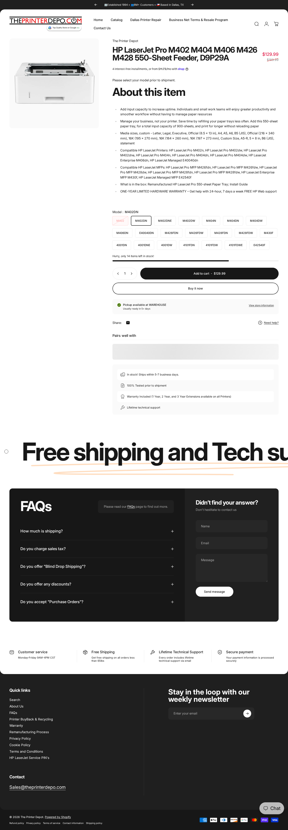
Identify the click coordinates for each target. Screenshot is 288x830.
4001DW (166, 245)
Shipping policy (94, 823)
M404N (211, 220)
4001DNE (144, 245)
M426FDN (171, 233)
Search (14, 700)
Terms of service (51, 823)
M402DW (189, 220)
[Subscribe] (247, 713)
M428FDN (221, 233)
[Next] (192, 4)
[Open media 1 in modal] (54, 83)
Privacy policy (33, 823)
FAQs (131, 506)
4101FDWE (236, 245)
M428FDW (246, 233)
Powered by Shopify (58, 817)
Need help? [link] (271, 322)
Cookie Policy (19, 745)
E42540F (259, 245)
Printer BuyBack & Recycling (31, 719)
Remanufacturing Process (29, 732)
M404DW (256, 220)
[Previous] (95, 4)
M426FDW (196, 233)
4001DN (121, 245)
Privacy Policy (20, 738)
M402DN (141, 220)
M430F (268, 233)
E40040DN (146, 233)
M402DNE (165, 220)
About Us (16, 706)
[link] (37, 787)
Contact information (73, 823)
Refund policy (16, 823)
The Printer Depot (125, 41)
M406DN (122, 233)
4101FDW (212, 245)
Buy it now (195, 288)
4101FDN (189, 245)
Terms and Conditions (26, 751)
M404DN (233, 220)
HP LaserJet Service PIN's (29, 758)
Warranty (16, 725)
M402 (120, 220)
